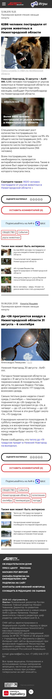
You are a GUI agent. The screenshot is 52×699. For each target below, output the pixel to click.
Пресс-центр (10, 568)
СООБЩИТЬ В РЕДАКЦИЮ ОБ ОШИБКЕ (23, 591)
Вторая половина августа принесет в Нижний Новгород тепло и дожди (30, 542)
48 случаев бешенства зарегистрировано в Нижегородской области (30, 270)
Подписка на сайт (13, 583)
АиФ (29, 362)
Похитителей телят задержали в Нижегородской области (28, 260)
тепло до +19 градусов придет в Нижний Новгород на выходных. (24, 442)
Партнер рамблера (27, 685)
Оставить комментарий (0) (26, 210)
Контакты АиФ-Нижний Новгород (23, 587)
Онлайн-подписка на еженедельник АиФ (15, 577)
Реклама (25, 568)
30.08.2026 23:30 (9, 303)
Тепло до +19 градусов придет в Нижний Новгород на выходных (28, 514)
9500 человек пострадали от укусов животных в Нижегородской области (21, 184)
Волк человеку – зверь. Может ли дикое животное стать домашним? (29, 288)
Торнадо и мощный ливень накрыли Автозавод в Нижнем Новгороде (30, 532)
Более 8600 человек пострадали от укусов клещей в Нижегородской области (30, 252)
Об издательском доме (17, 564)
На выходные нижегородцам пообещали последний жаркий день (30, 523)
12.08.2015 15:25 (8, 11)
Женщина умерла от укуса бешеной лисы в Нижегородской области (30, 279)
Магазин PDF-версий (15, 572)
